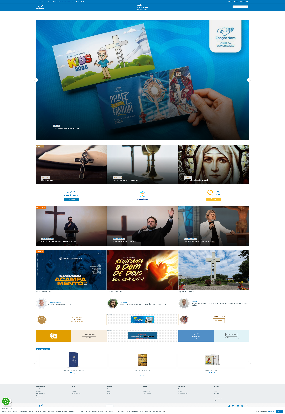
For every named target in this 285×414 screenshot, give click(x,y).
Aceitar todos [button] (279, 411)
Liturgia (39, 146)
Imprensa (38, 398)
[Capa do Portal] (142, 6)
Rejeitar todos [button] (271, 411)
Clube (59, 1)
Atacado (216, 391)
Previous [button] (36, 80)
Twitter (234, 406)
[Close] (11, 403)
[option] (142, 80)
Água (215, 395)
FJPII (76, 1)
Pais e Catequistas (147, 393)
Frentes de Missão (40, 393)
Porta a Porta (217, 393)
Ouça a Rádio (90, 335)
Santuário (64, 1)
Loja (215, 388)
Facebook (229, 406)
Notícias (50, 1)
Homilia (109, 393)
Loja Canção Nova (43, 349)
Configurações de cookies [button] (261, 411)
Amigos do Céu (146, 391)
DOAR (215, 199)
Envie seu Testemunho (183, 393)
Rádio (240, 1)
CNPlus (215, 400)
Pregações (39, 207)
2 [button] (144, 376)
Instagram (242, 406)
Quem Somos (39, 388)
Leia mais (163, 411)
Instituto (74, 391)
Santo (108, 391)
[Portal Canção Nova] (40, 7)
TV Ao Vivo (232, 335)
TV (234, 1)
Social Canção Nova (76, 393)
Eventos (38, 251)
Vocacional (38, 395)
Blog (179, 388)
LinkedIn (246, 406)
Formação (44, 1)
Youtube (238, 406)
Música (55, 1)
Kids (144, 388)
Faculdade (74, 388)
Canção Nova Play (218, 398)
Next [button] (249, 80)
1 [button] (141, 376)
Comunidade (70, 1)
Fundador (38, 391)
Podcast (180, 391)
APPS (229, 1)
